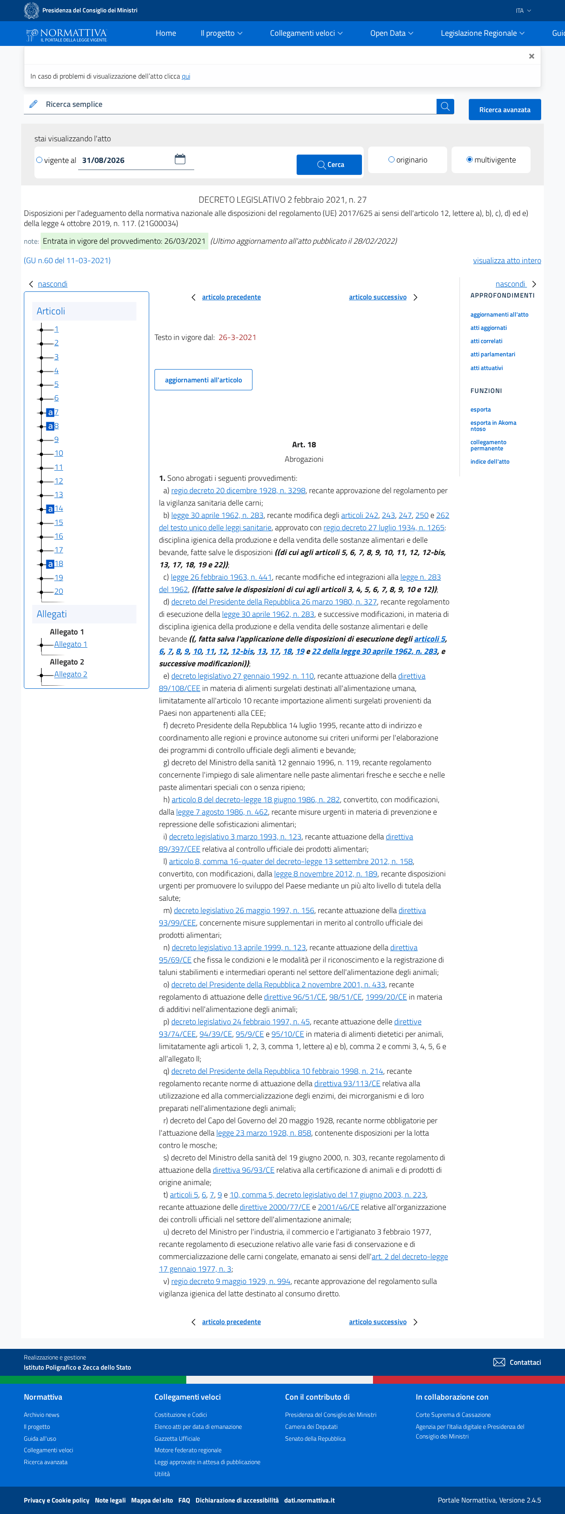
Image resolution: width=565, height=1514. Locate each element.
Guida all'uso (40, 1438)
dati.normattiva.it (309, 1500)
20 (58, 591)
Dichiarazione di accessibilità (238, 1500)
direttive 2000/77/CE (275, 1207)
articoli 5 (429, 639)
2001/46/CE (338, 1207)
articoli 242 (359, 515)
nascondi (53, 284)
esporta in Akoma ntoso (493, 425)
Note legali (111, 1500)
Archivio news (42, 1414)
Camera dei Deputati (311, 1426)
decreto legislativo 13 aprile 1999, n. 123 (239, 947)
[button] (180, 159)
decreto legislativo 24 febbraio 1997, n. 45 (240, 1021)
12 (58, 481)
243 (388, 515)
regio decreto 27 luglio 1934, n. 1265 (384, 527)
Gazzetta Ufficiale (177, 1438)
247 (405, 515)
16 (58, 536)
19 (58, 577)
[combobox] (239, 104)
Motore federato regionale (188, 1449)
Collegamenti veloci (48, 1449)
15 (58, 522)
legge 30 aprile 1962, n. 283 (217, 515)
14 (58, 508)
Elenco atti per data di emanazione (198, 1426)
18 (58, 563)
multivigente (495, 160)
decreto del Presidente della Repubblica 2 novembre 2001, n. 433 (278, 984)
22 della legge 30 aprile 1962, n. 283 (374, 651)
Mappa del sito (152, 1500)
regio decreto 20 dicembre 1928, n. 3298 (238, 490)
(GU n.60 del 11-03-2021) (67, 260)
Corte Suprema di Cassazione (453, 1414)
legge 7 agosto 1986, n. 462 (222, 812)
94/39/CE (216, 1034)
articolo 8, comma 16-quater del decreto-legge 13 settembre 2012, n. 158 (291, 861)
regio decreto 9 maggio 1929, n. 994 (230, 1281)
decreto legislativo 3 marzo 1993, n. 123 (235, 836)
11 (58, 467)
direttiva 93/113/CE (347, 1083)
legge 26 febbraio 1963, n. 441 (221, 577)
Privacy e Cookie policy (57, 1500)
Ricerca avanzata (505, 109)
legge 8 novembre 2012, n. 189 (325, 874)
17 (58, 549)
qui (186, 76)
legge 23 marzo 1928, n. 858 (263, 1133)
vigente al (61, 160)
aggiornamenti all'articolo (203, 379)
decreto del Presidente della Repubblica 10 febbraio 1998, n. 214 (277, 1071)
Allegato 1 (70, 644)
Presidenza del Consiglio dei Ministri (331, 1414)
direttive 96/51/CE (295, 997)
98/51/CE (345, 997)
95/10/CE (287, 1034)
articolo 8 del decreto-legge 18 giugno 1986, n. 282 (256, 799)
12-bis (242, 651)
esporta (481, 409)
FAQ (185, 1500)
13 (58, 494)
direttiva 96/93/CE (244, 1170)
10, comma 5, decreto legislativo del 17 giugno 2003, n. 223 (328, 1195)
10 (58, 453)
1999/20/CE (386, 997)
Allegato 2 (70, 674)
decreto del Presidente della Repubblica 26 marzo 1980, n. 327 (274, 602)
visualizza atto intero (507, 260)
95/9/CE (250, 1034)
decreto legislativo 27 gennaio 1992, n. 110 (242, 676)
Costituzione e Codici (180, 1414)
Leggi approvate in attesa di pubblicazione (207, 1461)
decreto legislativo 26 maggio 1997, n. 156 (244, 910)
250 (422, 515)
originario (411, 160)
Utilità (162, 1473)
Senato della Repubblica (315, 1438)
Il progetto (37, 1426)
